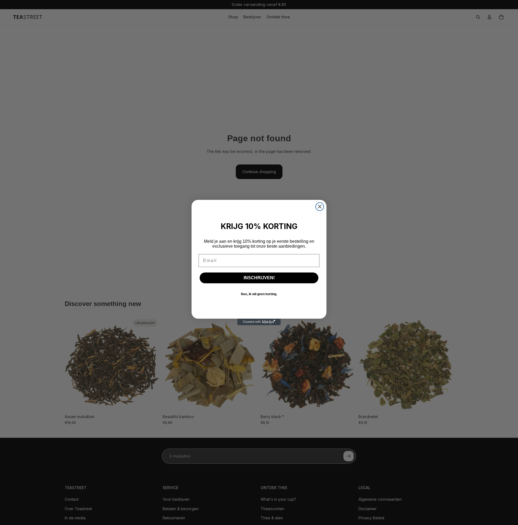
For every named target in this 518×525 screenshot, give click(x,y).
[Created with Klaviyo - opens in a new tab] (259, 322)
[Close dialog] (320, 207)
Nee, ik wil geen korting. (259, 294)
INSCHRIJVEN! (259, 277)
